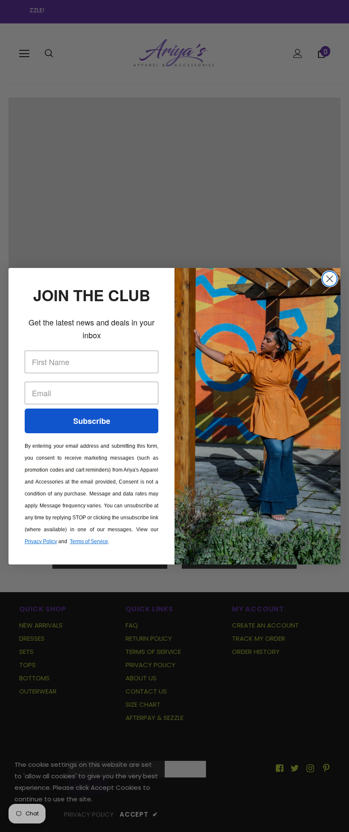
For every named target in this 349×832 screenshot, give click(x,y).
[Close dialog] (329, 278)
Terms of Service (89, 541)
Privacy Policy (41, 541)
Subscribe (91, 420)
